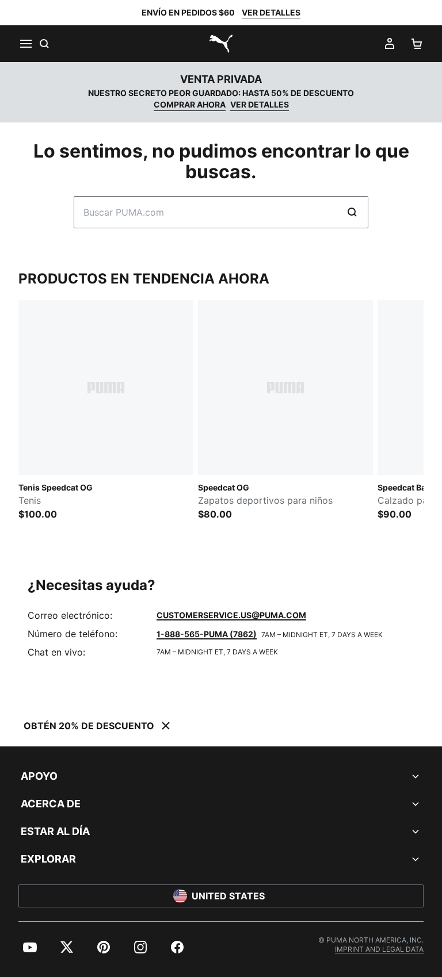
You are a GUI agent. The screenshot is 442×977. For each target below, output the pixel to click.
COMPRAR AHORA (190, 104)
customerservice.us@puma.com (231, 615)
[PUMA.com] (221, 43)
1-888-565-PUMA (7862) (207, 634)
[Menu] (25, 43)
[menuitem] (29, 947)
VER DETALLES (271, 12)
